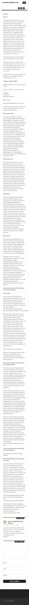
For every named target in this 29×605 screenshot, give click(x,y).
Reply (17, 524)
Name (5, 563)
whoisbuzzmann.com (10, 2)
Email (5, 569)
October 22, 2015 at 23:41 (9, 524)
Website (5, 575)
